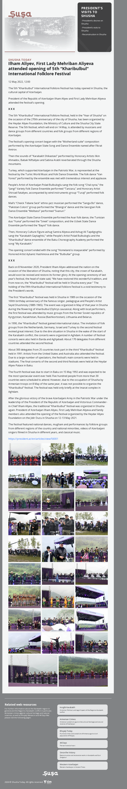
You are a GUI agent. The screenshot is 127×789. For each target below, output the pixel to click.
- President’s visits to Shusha (90, 29)
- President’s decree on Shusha (92, 22)
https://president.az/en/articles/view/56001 (33, 438)
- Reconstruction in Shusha (93, 34)
